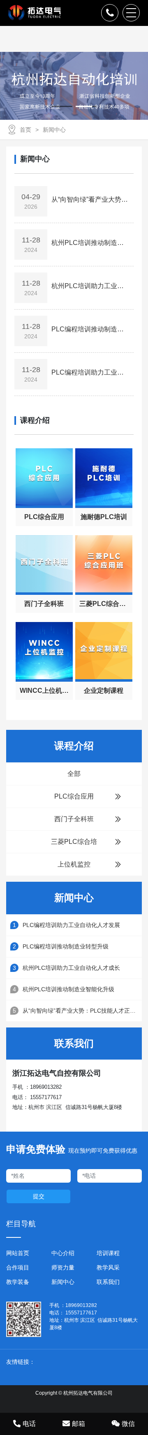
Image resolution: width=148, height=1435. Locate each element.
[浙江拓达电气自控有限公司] (34, 13)
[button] (62, 106)
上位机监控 (74, 864)
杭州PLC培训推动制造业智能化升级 (68, 989)
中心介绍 (62, 1253)
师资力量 (62, 1267)
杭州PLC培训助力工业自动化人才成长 (71, 967)
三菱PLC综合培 (74, 841)
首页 (25, 129)
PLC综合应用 (74, 796)
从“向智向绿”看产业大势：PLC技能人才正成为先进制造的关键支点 (82, 1010)
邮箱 (78, 1423)
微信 (128, 1423)
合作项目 (17, 1267)
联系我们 (108, 1282)
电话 (29, 1423)
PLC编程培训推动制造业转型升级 (66, 946)
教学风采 (108, 1267)
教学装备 (17, 1282)
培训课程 (108, 1253)
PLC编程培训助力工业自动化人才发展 (71, 925)
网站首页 (17, 1253)
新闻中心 (54, 129)
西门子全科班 (74, 818)
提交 (38, 1196)
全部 (74, 773)
